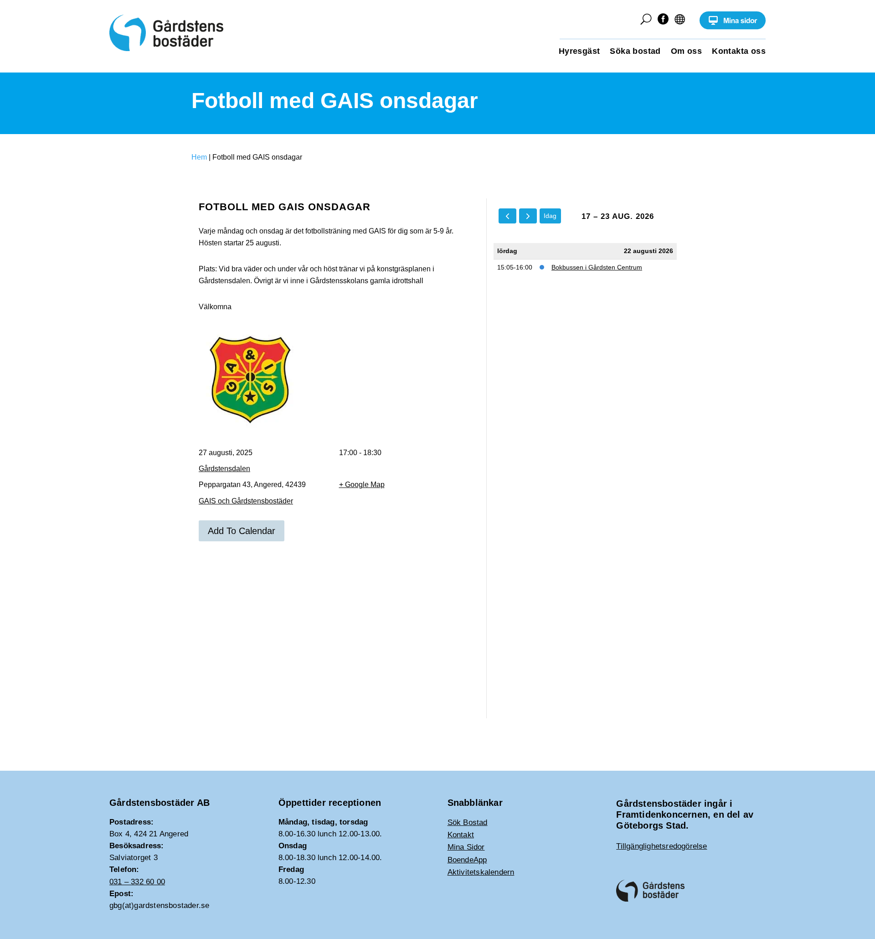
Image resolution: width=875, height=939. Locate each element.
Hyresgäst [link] (579, 52)
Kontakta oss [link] (739, 52)
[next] (528, 215)
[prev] (507, 215)
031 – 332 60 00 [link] (137, 881)
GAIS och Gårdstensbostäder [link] (246, 501)
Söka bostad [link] (635, 52)
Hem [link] (199, 157)
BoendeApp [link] (467, 860)
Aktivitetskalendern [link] (481, 872)
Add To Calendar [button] (241, 531)
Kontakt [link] (461, 834)
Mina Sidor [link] (466, 847)
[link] (733, 27)
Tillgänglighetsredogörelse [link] (661, 846)
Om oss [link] (686, 52)
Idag (550, 215)
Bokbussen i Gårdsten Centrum (596, 267)
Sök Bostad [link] (468, 822)
